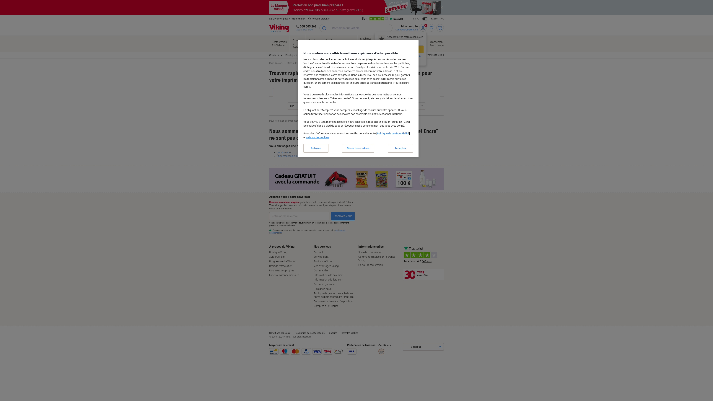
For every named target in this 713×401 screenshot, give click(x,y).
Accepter (400, 148)
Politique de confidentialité (393, 133)
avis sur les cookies (317, 137)
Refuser (316, 148)
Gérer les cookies (358, 148)
